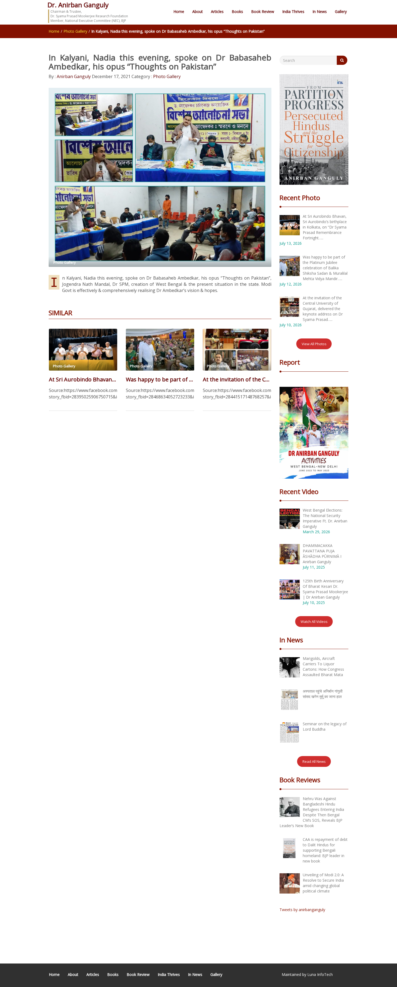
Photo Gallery (75, 31)
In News (319, 11)
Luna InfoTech (320, 974)
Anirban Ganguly (73, 76)
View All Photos (314, 343)
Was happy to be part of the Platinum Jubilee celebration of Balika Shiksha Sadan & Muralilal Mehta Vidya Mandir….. (160, 379)
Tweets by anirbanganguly (302, 909)
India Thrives (293, 11)
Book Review (262, 11)
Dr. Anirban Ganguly (78, 4)
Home (178, 11)
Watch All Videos (314, 621)
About (197, 11)
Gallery (341, 11)
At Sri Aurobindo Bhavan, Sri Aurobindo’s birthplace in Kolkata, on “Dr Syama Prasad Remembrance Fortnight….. (83, 379)
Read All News (314, 761)
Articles (217, 11)
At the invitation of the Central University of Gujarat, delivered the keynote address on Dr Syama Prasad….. (237, 379)
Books (237, 11)
